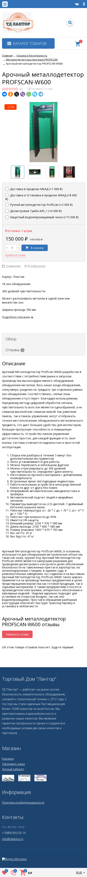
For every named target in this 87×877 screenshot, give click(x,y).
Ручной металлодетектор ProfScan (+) (41, 205)
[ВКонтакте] (4, 94)
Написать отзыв (17, 634)
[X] (16, 94)
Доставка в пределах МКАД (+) (36, 189)
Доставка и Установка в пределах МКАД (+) (41, 197)
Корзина (8, 759)
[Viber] (22, 94)
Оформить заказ (13, 764)
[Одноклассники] (10, 94)
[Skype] (34, 94)
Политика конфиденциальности (23, 802)
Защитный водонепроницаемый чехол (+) (44, 217)
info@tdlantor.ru (12, 839)
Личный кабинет (13, 769)
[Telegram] (40, 94)
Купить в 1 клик (15, 255)
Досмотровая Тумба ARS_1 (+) (35, 211)
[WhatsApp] (28, 94)
